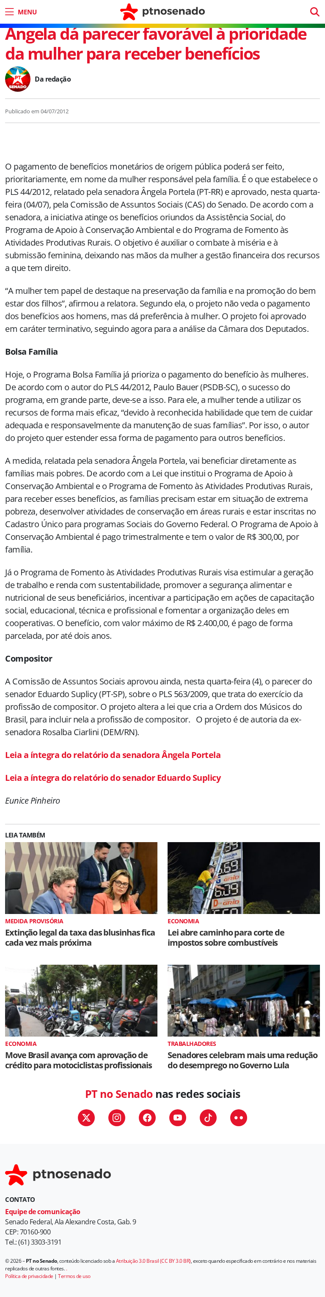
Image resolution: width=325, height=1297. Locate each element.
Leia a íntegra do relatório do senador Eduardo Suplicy (112, 777)
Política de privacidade (29, 1276)
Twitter (86, 1117)
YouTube (177, 1117)
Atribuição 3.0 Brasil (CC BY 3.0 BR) (153, 1260)
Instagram (116, 1117)
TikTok (208, 1117)
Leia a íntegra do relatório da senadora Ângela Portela (112, 755)
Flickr (238, 1117)
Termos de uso (74, 1276)
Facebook (147, 1117)
